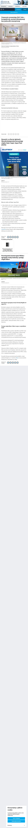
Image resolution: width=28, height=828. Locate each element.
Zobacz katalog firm (14, 12)
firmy (17, 357)
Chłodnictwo (17, 6)
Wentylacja (11, 6)
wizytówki (3, 229)
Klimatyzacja (3, 6)
